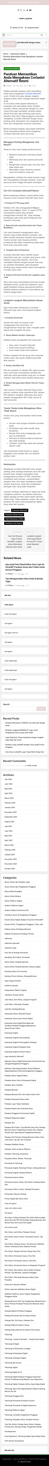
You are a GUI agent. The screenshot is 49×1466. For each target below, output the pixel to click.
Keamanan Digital (11, 69)
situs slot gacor (11, 614)
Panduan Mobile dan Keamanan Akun (19, 1109)
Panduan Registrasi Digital (15, 1118)
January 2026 (10, 807)
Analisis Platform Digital (14, 906)
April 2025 (8, 840)
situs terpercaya (11, 661)
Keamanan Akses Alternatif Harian (18, 1014)
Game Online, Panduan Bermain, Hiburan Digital (22, 967)
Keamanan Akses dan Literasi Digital (19, 1019)
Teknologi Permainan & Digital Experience (20, 1405)
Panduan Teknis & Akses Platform (17, 1149)
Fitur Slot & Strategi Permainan (16, 953)
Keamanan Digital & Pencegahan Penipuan (21, 1042)
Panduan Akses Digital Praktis (16, 1076)
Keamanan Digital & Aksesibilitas (17, 1038)
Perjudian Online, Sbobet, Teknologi (18, 1159)
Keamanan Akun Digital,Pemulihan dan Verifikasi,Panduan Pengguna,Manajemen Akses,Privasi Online (20, 1025)
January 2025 (10, 855)
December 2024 (11, 859)
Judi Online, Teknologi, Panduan (17, 1004)
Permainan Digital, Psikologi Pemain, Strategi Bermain (25, 1168)
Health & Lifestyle (11, 986)
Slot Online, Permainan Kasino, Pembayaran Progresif (25, 1265)
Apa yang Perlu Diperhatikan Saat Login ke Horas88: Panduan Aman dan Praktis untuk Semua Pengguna (25, 567)
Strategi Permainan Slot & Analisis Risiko (20, 1316)
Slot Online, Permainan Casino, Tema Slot (20, 1261)
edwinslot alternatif (12, 943)
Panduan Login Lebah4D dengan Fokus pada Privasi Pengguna (22, 2)
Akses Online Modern (13, 896)
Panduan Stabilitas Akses (14, 1144)
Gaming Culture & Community (16, 971)
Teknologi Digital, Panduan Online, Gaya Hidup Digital (25, 1384)
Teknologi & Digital (12, 1344)
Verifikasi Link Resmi (13, 523)
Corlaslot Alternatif (19, 510)
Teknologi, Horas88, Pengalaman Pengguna (21, 1415)
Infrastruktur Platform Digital (15, 990)
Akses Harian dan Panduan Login (17, 882)
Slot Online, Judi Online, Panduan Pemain (20, 1232)
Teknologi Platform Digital (15, 1410)
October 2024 (10, 869)
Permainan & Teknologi (13, 1163)
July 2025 (8, 826)
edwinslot (8, 938)
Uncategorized (10, 1431)
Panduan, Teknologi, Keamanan (16, 1154)
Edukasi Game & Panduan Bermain (18, 929)
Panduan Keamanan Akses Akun (17, 1099)
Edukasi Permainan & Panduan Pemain (19, 934)
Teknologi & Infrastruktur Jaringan (17, 1349)
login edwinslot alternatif (14, 1056)
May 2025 (8, 836)
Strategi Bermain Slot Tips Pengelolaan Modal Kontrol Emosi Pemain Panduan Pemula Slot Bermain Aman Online (25, 1303)
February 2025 (10, 850)
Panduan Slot (10, 1123)
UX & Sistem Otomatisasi (14, 1441)
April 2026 (8, 793)
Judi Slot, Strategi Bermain (15, 1009)
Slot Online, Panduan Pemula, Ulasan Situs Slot (22, 1251)
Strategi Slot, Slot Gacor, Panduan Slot (19, 1320)
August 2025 (9, 822)
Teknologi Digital (11, 1367)
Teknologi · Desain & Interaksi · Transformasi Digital (24, 1339)
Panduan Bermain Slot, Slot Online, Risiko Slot (22, 1094)
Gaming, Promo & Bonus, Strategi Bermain (21, 976)
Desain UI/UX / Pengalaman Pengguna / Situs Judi (24, 924)
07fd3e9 (9, 86)
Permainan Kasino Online (14, 1177)
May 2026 (8, 789)
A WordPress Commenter (15, 765)
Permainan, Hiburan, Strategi (15, 1194)
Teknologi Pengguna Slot (14, 1396)
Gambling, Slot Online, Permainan (17, 957)
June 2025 (8, 831)
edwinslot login (10, 948)
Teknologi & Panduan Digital (15, 1358)
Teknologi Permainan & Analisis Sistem (20, 1401)
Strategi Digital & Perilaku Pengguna (18, 1311)
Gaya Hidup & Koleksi (13, 981)
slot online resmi (11, 1227)
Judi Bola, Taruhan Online (14, 995)
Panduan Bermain (11, 1090)
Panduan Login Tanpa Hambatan (17, 1104)
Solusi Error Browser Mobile (15, 1285)
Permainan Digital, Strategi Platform (18, 1173)
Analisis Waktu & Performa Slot (17, 910)
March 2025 (9, 845)
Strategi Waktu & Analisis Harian (17, 1325)
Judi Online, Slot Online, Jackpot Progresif (21, 1000)
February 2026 (10, 803)
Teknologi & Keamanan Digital (16, 1353)
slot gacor (8, 623)
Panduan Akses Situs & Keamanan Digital (20, 1080)
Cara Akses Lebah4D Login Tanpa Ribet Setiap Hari (24, 752)
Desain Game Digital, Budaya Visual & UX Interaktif (24, 920)
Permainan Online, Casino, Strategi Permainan (22, 1189)
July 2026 (8, 779)
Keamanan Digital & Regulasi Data (17, 1047)
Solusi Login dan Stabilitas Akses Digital (20, 1289)
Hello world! (32, 766)
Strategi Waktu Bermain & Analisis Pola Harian (22, 1330)
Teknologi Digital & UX (13, 1372)
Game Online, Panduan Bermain (16, 962)
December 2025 (11, 812)
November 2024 (11, 864)
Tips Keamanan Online (14, 519)
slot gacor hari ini (11, 633)
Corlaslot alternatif (33, 93)
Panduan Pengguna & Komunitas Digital (20, 1113)
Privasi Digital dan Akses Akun (16, 1199)
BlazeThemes (26, 1462)
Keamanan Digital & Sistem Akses (18, 1052)
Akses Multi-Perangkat (13, 891)
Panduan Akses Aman (14, 515)
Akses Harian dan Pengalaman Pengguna (20, 887)
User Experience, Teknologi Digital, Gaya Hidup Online (25, 1436)
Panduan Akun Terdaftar (14, 1085)
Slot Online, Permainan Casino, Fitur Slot (20, 1256)
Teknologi (8, 1335)
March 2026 (9, 798)
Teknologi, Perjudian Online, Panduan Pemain (22, 1420)
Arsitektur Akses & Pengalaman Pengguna (21, 915)
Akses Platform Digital (13, 901)
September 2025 (11, 817)
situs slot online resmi (13, 1208)
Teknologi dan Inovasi (13, 1363)
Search (6, 704)
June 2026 (8, 784)
